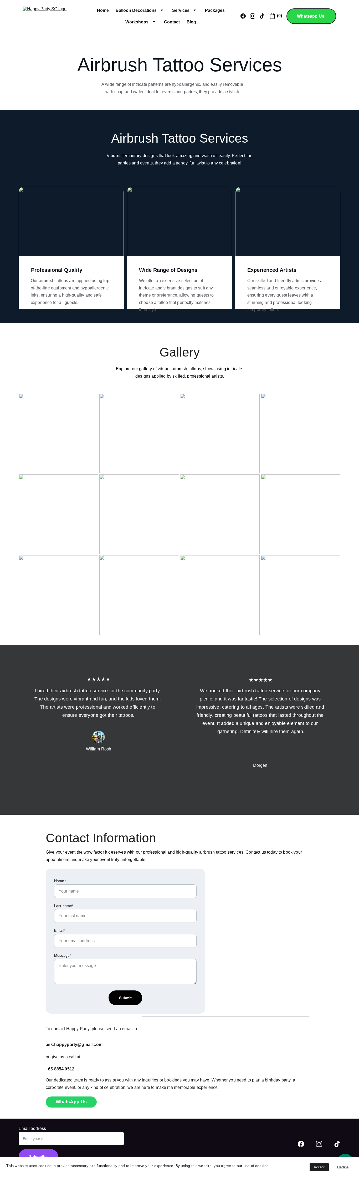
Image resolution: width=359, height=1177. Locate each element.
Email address (32, 1128)
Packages (215, 10)
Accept (319, 1167)
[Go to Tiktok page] (337, 1144)
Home (103, 10)
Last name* (64, 906)
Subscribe (38, 1156)
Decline (342, 1167)
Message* (62, 955)
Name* (60, 881)
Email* (59, 930)
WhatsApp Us (71, 1101)
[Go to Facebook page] (301, 1144)
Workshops (136, 22)
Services (180, 10)
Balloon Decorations (136, 10)
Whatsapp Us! (311, 16)
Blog (191, 22)
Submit (125, 998)
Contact (172, 22)
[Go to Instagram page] (319, 1144)
